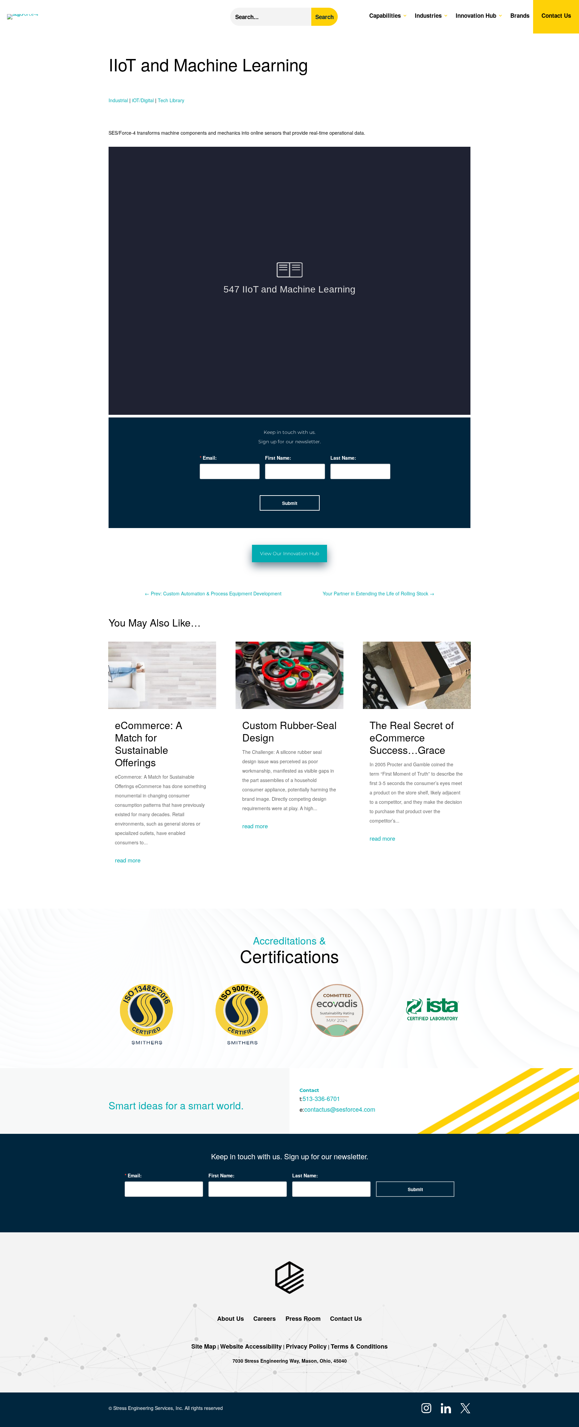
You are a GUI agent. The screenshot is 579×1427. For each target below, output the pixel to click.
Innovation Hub (476, 16)
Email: (210, 457)
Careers (264, 1318)
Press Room (302, 1318)
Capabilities (385, 16)
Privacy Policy (306, 1346)
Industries (428, 16)
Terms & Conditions (359, 1346)
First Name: (278, 457)
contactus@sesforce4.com (339, 1109)
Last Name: (343, 457)
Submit (289, 503)
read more (127, 860)
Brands (519, 16)
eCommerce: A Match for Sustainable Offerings (148, 743)
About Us (230, 1318)
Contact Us (556, 16)
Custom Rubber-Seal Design (289, 731)
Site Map (203, 1346)
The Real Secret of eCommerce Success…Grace (412, 737)
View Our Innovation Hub (289, 553)
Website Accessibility (251, 1346)
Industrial (118, 100)
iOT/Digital (143, 100)
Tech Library (171, 100)
